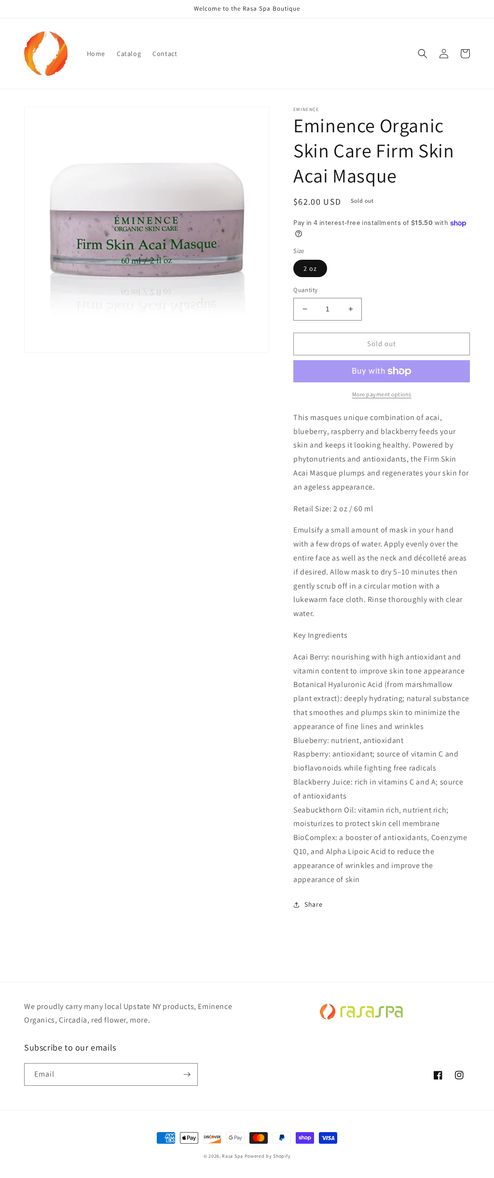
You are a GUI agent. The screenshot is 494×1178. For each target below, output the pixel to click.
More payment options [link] (382, 394)
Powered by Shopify (268, 1156)
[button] (422, 53)
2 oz (310, 268)
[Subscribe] (186, 1074)
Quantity (305, 290)
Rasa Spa (232, 1156)
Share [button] (313, 904)
